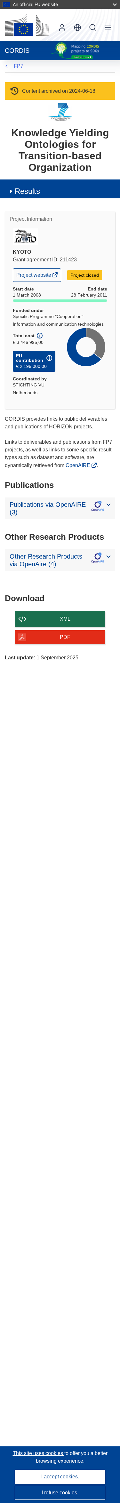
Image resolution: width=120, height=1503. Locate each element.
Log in (62, 27)
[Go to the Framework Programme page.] (60, 112)
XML (65, 619)
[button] (77, 27)
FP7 (18, 66)
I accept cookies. (60, 1476)
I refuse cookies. (60, 1492)
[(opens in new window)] (27, 25)
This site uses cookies (38, 1453)
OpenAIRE (79, 465)
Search (93, 27)
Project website (34, 277)
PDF (65, 637)
